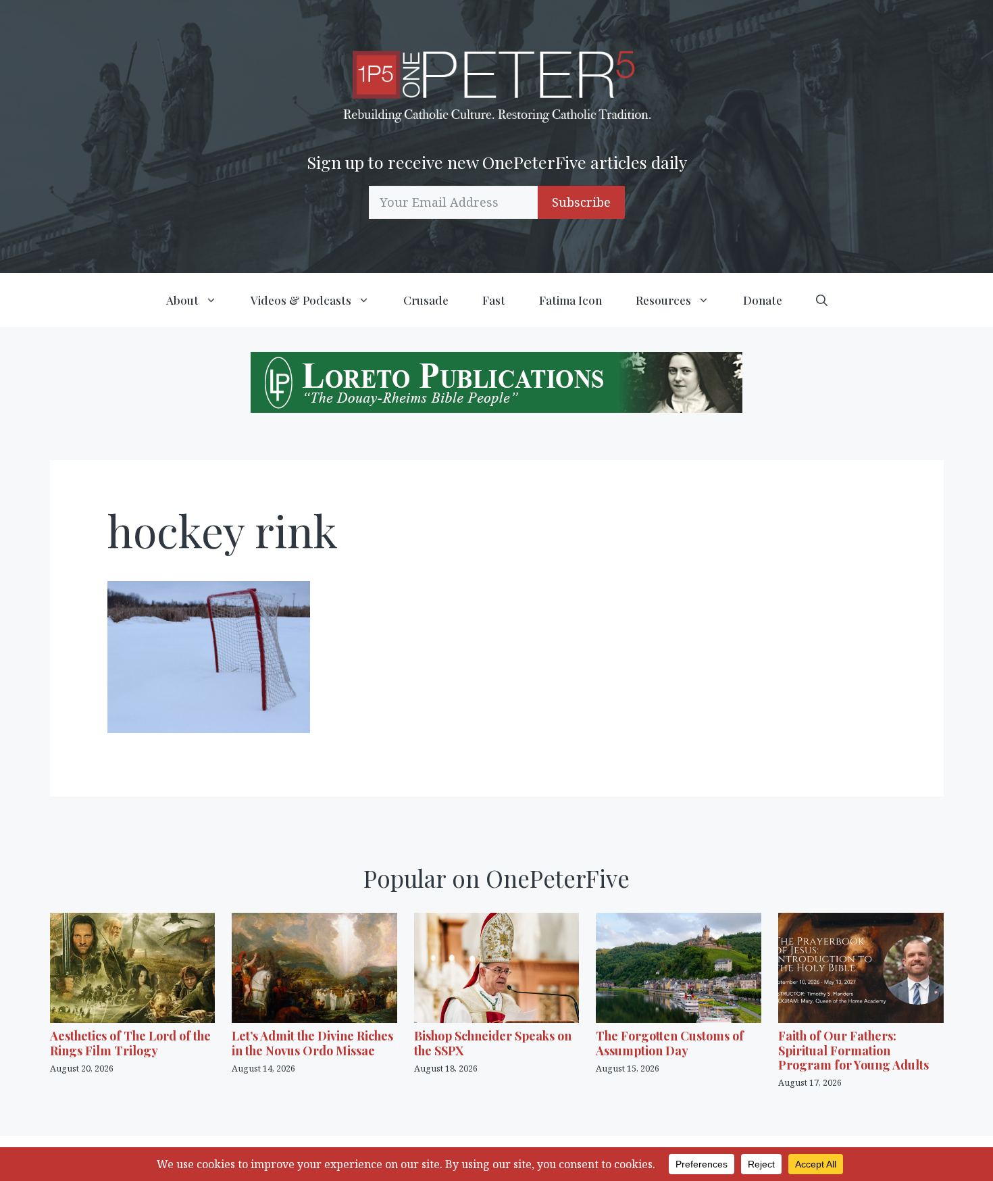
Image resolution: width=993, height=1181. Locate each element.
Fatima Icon (570, 300)
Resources (663, 300)
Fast (493, 300)
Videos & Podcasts (301, 300)
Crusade (426, 300)
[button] (821, 300)
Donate (762, 300)
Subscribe (581, 202)
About (182, 300)
